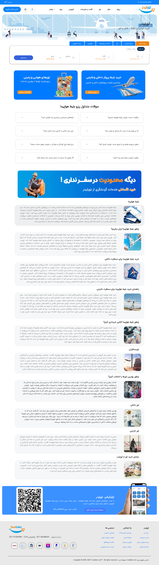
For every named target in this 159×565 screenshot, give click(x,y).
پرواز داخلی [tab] (142, 43)
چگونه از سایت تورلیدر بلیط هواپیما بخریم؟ (123, 117)
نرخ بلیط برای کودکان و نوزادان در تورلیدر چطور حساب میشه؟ (52, 144)
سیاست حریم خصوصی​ (107, 547)
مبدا (138, 56)
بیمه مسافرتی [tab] (77, 43)
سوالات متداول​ (127, 547)
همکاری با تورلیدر (109, 533)
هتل (108, 9)
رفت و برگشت (130, 49)
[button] (25, 9)
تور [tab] (117, 43)
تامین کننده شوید (12, 9)
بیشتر (51, 9)
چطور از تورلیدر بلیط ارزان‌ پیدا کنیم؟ (125, 157)
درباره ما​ (146, 533)
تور (100, 9)
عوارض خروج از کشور (108, 538)
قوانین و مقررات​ (126, 542)
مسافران (67, 56)
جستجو (23, 57)
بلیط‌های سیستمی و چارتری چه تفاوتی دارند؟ (57, 117)
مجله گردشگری (144, 547)
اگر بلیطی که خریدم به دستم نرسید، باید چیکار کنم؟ (55, 157)
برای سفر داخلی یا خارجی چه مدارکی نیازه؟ (58, 131)
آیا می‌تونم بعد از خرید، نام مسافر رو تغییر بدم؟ (121, 131)
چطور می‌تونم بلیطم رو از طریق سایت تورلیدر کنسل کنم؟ (118, 144)
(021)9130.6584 (145, 2)
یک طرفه (141, 49)
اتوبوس (71, 9)
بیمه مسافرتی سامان (143, 542)
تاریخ (52, 56)
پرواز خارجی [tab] (128, 43)
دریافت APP (8, 2)
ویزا (61, 9)
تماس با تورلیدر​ (144, 538)
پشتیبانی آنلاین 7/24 (125, 533)
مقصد (104, 56)
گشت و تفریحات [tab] (104, 43)
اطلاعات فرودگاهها (109, 542)
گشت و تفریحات (86, 9)
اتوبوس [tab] (90, 43)
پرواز (118, 9)
